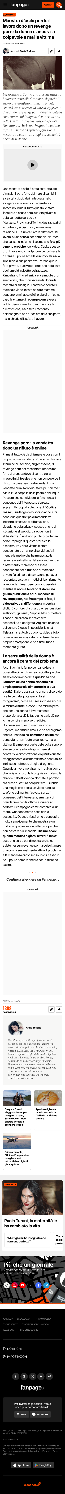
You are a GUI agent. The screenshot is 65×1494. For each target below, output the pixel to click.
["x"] (30, 1285)
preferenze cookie (28, 1330)
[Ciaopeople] (32, 1484)
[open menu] (4, 4)
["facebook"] (38, 1285)
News (17, 1001)
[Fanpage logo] (19, 5)
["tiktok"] (6, 1285)
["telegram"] (46, 1285)
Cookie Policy (10, 1324)
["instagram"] (14, 1285)
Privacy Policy (43, 1319)
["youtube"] (22, 1285)
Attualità (7, 1001)
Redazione (8, 1330)
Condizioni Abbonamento (35, 1324)
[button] (59, 51)
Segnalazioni (24, 1319)
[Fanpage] (32, 1388)
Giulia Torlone (27, 51)
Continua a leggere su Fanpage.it (32, 879)
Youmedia (8, 1319)
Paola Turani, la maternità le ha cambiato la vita (30, 1223)
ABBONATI (48, 5)
